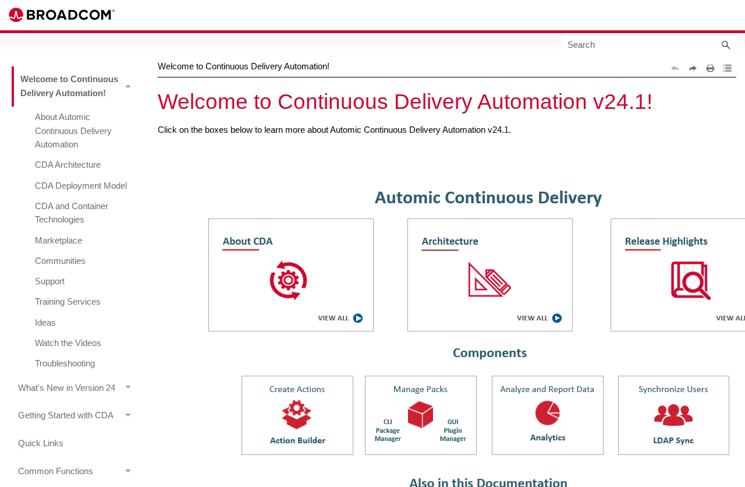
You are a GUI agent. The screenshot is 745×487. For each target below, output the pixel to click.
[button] (725, 44)
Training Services (68, 301)
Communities (60, 261)
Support (50, 281)
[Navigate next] (692, 68)
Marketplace (58, 240)
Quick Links (40, 443)
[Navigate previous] (675, 68)
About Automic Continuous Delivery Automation (73, 130)
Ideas (45, 322)
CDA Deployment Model (81, 185)
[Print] (710, 68)
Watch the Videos (68, 343)
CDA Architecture (68, 165)
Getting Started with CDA (65, 415)
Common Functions (55, 471)
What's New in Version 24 (66, 388)
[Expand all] (727, 68)
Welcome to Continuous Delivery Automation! (69, 86)
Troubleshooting (65, 363)
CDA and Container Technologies (71, 213)
